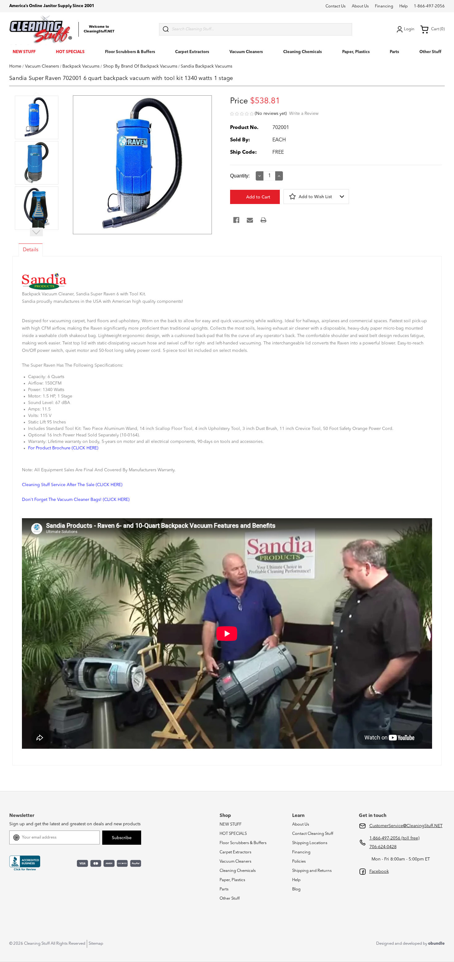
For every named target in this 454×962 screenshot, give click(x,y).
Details (30, 250)
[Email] (250, 220)
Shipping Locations (309, 843)
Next (36, 232)
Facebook (379, 871)
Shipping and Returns (312, 871)
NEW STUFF (24, 52)
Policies (299, 862)
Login (409, 29)
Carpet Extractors (192, 52)
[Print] (263, 220)
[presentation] (36, 118)
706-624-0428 (383, 847)
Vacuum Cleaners (246, 52)
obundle (436, 944)
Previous (36, 94)
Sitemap (96, 944)
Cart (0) (438, 29)
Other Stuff (430, 52)
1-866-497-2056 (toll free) (394, 838)
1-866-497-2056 (429, 6)
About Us (360, 6)
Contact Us (336, 6)
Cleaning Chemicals (302, 52)
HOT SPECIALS (70, 52)
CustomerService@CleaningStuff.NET (406, 826)
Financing (384, 6)
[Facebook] (236, 220)
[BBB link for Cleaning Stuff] (24, 863)
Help (403, 6)
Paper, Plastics (356, 52)
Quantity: (240, 175)
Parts (394, 52)
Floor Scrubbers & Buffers (130, 52)
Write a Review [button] (303, 113)
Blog (296, 889)
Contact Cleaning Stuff (312, 834)
